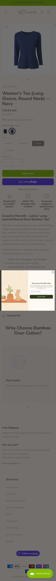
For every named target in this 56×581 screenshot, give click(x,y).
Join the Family (41, 296)
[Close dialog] (53, 272)
